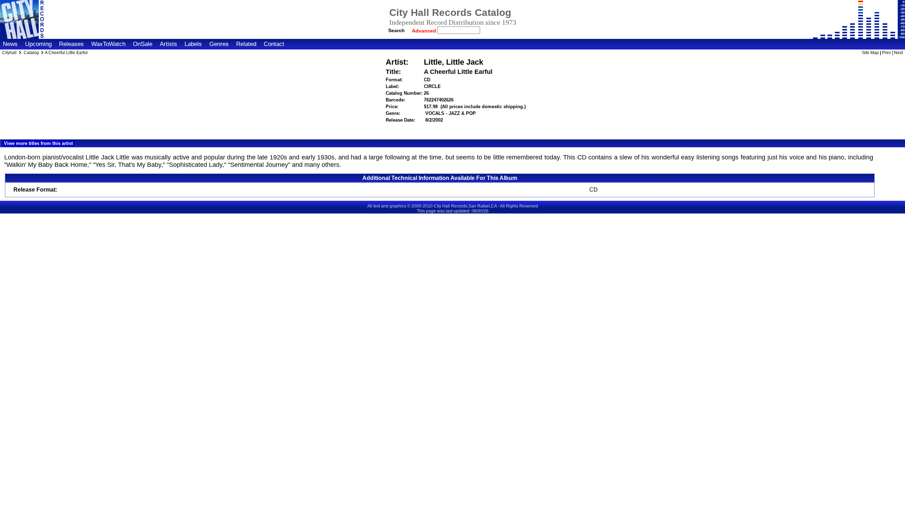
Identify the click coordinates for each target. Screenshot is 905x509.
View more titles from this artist (38, 143)
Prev (886, 52)
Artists (168, 44)
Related (246, 44)
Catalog (31, 52)
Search (396, 30)
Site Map (870, 52)
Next (898, 52)
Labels (193, 44)
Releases (71, 44)
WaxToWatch (108, 44)
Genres (219, 44)
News (10, 44)
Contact (274, 44)
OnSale (142, 44)
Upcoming (38, 44)
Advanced (425, 31)
